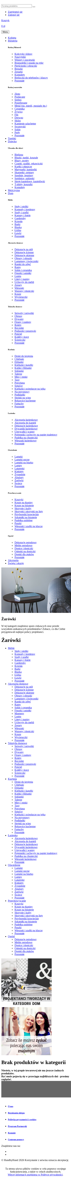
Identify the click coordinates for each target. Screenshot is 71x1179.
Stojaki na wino (23, 397)
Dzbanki (19, 362)
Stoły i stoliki (21, 206)
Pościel (18, 334)
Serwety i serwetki (24, 313)
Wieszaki (19, 288)
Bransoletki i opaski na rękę (29, 62)
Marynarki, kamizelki (26, 169)
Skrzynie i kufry (23, 508)
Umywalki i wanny (25, 431)
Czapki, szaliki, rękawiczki (29, 163)
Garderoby (20, 218)
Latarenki (19, 468)
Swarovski (20, 126)
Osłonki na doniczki (25, 551)
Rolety (18, 325)
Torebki (12, 138)
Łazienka (13, 835)
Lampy (18, 465)
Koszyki (19, 499)
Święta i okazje (16, 563)
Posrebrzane (21, 102)
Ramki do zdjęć (23, 264)
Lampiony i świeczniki (26, 261)
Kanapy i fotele (23, 215)
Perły (17, 132)
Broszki (19, 68)
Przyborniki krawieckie (27, 514)
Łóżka (18, 230)
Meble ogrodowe (23, 545)
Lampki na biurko (24, 462)
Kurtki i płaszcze (23, 166)
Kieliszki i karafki (24, 365)
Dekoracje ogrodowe (25, 542)
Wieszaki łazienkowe (25, 440)
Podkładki (20, 394)
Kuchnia (12, 778)
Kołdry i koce (22, 336)
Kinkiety (19, 471)
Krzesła (18, 221)
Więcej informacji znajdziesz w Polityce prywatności (35, 1174)
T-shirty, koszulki (24, 184)
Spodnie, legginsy (24, 175)
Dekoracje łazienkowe (26, 425)
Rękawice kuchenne (25, 400)
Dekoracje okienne (24, 255)
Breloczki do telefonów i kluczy (31, 77)
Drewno (19, 117)
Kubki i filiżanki (23, 368)
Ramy (18, 267)
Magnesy (19, 713)
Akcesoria (13, 560)
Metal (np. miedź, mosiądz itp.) (31, 105)
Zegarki (19, 71)
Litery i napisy (22, 279)
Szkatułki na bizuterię (26, 517)
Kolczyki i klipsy (23, 54)
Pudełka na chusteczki (26, 437)
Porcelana (20, 382)
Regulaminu (7, 1163)
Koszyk (5, 20)
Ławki (18, 233)
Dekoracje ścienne (24, 252)
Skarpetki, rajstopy (24, 172)
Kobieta (12, 37)
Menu (5, 32)
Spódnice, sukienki (24, 178)
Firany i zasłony (23, 322)
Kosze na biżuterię (24, 505)
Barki (17, 224)
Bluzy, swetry (22, 160)
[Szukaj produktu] (34, 6)
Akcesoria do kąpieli (25, 422)
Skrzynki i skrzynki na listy (29, 511)
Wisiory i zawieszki (25, 59)
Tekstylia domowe (17, 743)
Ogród (11, 936)
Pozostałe (19, 80)
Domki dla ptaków (24, 554)
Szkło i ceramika (23, 270)
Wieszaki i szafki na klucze (29, 526)
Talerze (18, 373)
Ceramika (20, 108)
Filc (16, 114)
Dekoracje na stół (24, 249)
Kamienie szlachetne (25, 123)
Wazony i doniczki (24, 291)
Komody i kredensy (25, 209)
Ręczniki (19, 328)
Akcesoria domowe (18, 683)
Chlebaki (19, 359)
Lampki (19, 456)
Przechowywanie (17, 900)
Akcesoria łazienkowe (26, 419)
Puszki (18, 523)
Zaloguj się (13, 14)
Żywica (18, 111)
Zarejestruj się (15, 11)
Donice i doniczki (24, 548)
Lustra (18, 276)
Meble (11, 648)
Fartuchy (19, 403)
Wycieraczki (21, 297)
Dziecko (12, 141)
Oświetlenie (14, 865)
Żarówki (19, 480)
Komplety (20, 74)
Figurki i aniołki (23, 273)
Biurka (18, 227)
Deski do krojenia (24, 356)
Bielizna (19, 154)
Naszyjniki (20, 56)
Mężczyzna (14, 190)
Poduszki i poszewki (25, 331)
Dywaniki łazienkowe (26, 428)
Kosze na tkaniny (24, 502)
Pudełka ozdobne (24, 520)
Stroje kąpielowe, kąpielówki (30, 181)
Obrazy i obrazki (23, 258)
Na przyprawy (22, 391)
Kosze (18, 294)
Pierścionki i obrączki (26, 65)
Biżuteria (12, 40)
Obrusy (18, 316)
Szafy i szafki (22, 212)
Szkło (17, 129)
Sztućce (19, 385)
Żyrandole (20, 474)
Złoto (17, 93)
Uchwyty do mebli (24, 282)
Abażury (19, 477)
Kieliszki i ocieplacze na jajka (30, 388)
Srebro (18, 99)
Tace (17, 379)
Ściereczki (20, 339)
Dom (10, 193)
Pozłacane (20, 96)
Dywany (19, 319)
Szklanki (19, 371)
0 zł (3, 26)
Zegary (18, 285)
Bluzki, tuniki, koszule (26, 157)
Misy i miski (21, 376)
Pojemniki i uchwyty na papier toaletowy (36, 434)
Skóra (18, 120)
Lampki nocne (22, 459)
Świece (18, 483)
